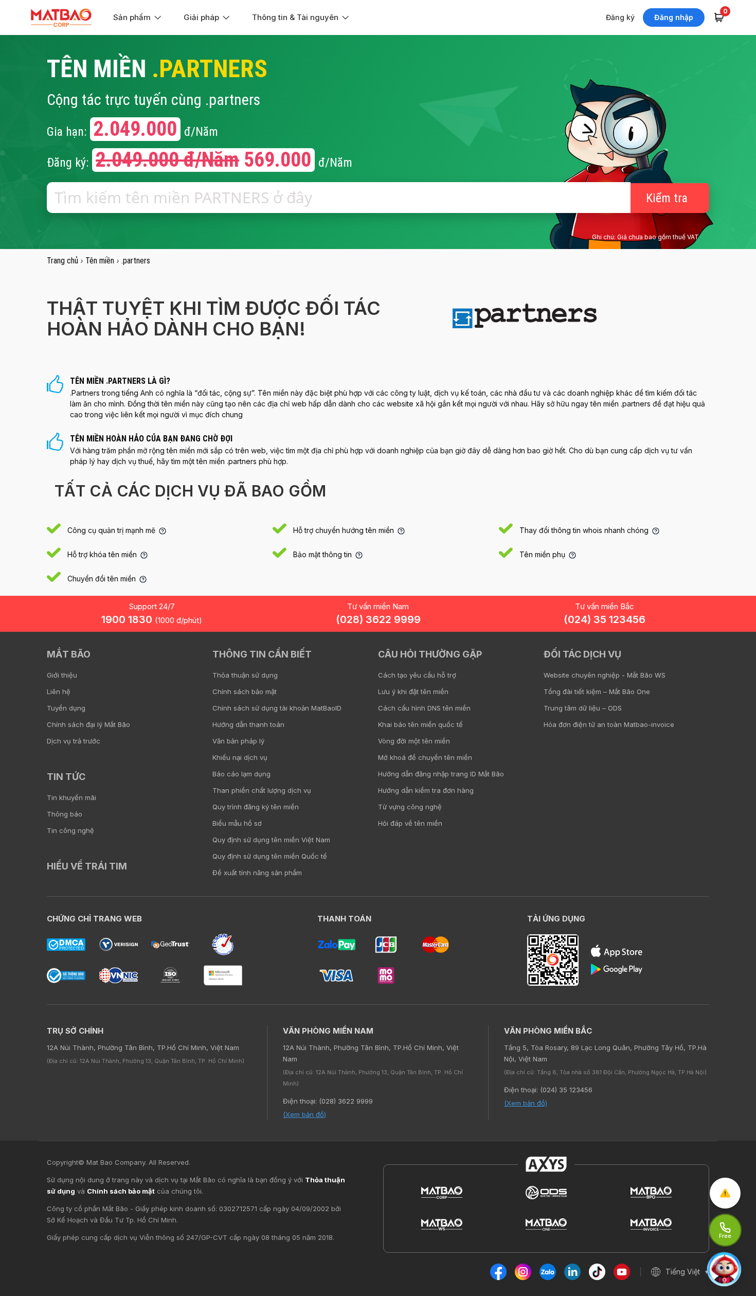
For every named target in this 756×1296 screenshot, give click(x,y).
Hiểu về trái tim (87, 866)
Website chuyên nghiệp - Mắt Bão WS (604, 675)
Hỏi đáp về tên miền (410, 823)
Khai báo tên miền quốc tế (420, 724)
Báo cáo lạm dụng (241, 774)
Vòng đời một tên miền (414, 741)
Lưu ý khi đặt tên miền (413, 691)
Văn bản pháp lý (238, 741)
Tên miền (99, 260)
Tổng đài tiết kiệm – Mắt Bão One (597, 691)
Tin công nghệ (70, 830)
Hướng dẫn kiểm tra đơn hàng (426, 790)
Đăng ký (620, 17)
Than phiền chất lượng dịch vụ (261, 790)
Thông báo (64, 814)
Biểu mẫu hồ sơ (237, 823)
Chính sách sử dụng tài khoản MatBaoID (276, 708)
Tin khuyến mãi (71, 797)
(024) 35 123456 (604, 619)
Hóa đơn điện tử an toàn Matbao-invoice (609, 724)
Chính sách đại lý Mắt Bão (88, 724)
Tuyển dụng (66, 708)
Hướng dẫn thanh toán (248, 724)
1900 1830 (151, 619)
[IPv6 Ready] (730, 662)
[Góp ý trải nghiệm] (725, 1193)
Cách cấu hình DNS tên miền (424, 708)
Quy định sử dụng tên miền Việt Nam (271, 840)
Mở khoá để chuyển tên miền (425, 757)
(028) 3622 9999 (378, 619)
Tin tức (66, 776)
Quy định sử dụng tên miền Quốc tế (269, 856)
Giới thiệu (62, 675)
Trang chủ (62, 260)
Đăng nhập (673, 17)
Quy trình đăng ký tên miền (255, 807)
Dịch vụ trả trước (73, 741)
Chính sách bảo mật (244, 691)
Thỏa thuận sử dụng (245, 675)
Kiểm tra (667, 198)
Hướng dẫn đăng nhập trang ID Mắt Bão (441, 774)
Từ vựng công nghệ (410, 807)
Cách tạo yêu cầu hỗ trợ (417, 675)
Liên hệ (58, 691)
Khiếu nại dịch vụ (239, 757)
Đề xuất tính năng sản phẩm (257, 872)
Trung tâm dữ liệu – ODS (583, 708)
